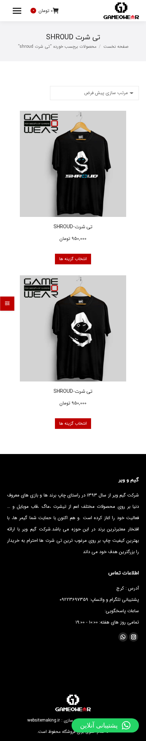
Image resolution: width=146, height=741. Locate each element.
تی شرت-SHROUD (73, 226)
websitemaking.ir (43, 720)
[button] (105, 725)
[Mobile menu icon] (17, 11)
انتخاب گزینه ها (73, 258)
